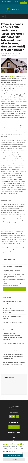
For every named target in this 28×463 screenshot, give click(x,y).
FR (15, 1)
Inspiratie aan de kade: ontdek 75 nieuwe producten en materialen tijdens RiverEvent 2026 (12, 303)
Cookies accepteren (14, 455)
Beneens (17, 204)
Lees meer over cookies (9, 451)
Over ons (14, 440)
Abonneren (14, 289)
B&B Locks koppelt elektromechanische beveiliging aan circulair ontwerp (14, 363)
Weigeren (14, 459)
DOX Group (17, 107)
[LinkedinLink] (23, 1)
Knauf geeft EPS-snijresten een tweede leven (14, 344)
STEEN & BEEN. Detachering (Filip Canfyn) (12, 317)
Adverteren (23, 3)
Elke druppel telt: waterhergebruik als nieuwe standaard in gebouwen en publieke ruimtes (13, 356)
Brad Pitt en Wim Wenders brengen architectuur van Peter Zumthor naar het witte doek (13, 310)
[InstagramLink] (24, 1)
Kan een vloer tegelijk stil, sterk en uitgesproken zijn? (12, 323)
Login (18, 1)
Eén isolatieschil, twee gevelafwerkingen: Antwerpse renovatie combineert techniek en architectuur (12, 336)
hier (6, 252)
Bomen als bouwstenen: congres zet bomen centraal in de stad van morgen (14, 350)
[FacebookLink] (21, 1)
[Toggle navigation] (3, 16)
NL (13, 1)
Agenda (14, 437)
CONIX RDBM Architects (7, 105)
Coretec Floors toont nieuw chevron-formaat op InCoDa (13, 329)
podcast (12, 76)
